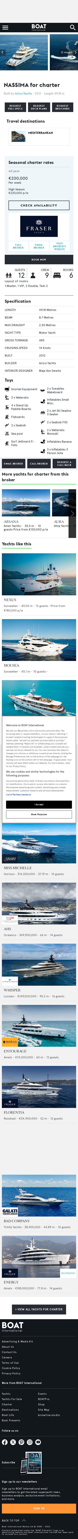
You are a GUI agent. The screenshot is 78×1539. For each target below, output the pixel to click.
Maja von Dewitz (50, 370)
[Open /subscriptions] (27, 1463)
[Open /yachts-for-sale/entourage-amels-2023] (39, 1026)
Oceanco (10, 935)
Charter (7, 1404)
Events (42, 1393)
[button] (3, 52)
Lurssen (9, 996)
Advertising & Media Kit (17, 1341)
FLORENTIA (14, 1112)
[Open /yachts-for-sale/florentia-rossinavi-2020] (39, 1087)
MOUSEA (11, 665)
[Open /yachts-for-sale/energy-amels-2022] (39, 1257)
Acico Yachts (23, 93)
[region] (39, 769)
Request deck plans (39, 107)
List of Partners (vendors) (18, 794)
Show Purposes (39, 814)
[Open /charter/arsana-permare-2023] (26, 502)
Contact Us (9, 1352)
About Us (8, 1346)
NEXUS (10, 600)
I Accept (39, 804)
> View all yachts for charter (39, 1309)
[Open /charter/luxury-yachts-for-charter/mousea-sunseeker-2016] (39, 640)
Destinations (10, 1409)
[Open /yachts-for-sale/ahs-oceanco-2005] (39, 904)
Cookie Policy (11, 1368)
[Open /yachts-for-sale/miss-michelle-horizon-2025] (39, 842)
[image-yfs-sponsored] (10, 862)
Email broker (13, 463)
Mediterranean (40, 133)
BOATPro (44, 1399)
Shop (41, 1404)
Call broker (39, 463)
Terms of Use (10, 1362)
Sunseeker (11, 606)
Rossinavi (10, 1118)
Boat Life (8, 1415)
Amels (8, 1057)
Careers (7, 1357)
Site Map (43, 1409)
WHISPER (12, 990)
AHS (7, 929)
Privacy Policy (11, 1373)
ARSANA (11, 521)
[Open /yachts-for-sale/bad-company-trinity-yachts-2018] (39, 1196)
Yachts (6, 1393)
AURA (59, 521)
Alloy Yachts (62, 526)
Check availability (39, 205)
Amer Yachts (12, 526)
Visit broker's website (59, 246)
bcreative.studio (49, 1415)
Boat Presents (11, 1420)
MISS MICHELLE (18, 868)
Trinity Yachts (12, 1227)
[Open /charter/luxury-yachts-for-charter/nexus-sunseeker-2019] (39, 574)
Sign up (39, 1508)
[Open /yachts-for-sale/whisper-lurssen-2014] (39, 965)
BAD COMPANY (17, 1221)
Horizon (9, 874)
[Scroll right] (72, 513)
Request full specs (15, 107)
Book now (39, 259)
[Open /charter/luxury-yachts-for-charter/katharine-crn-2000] (39, 701)
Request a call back (64, 463)
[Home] (39, 27)
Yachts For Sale (12, 1399)
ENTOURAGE (15, 1051)
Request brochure (62, 107)
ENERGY (11, 1282)
